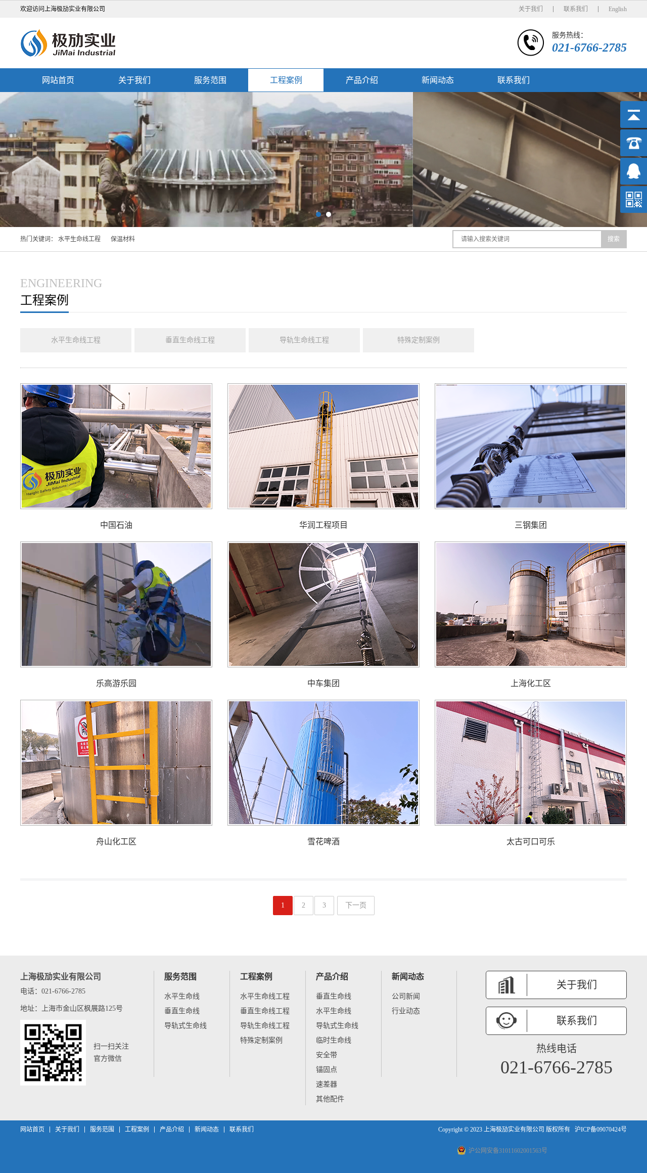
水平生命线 (182, 996)
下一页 (355, 905)
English (618, 9)
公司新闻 (406, 996)
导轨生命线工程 (304, 340)
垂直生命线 (182, 1011)
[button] (318, 214)
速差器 (326, 1084)
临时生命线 (333, 1040)
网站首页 (58, 80)
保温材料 (123, 239)
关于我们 (531, 9)
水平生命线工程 (79, 239)
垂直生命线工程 (190, 340)
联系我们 (576, 9)
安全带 (326, 1055)
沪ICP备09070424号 (601, 1129)
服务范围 (210, 80)
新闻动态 (438, 80)
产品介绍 (362, 80)
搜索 (614, 239)
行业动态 (406, 1011)
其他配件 (330, 1099)
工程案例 (286, 80)
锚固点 (326, 1069)
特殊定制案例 (418, 340)
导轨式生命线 (185, 1025)
